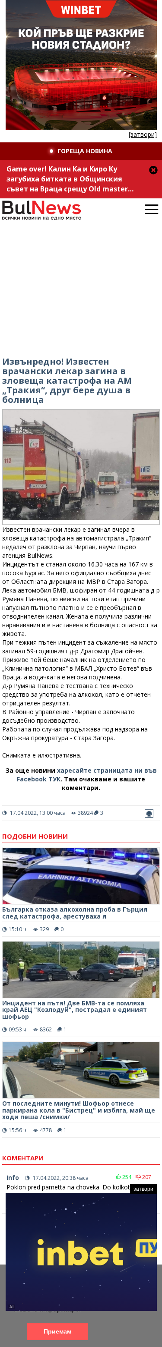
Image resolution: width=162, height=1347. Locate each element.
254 (126, 1177)
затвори (143, 1189)
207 (146, 1177)
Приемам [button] (57, 1331)
